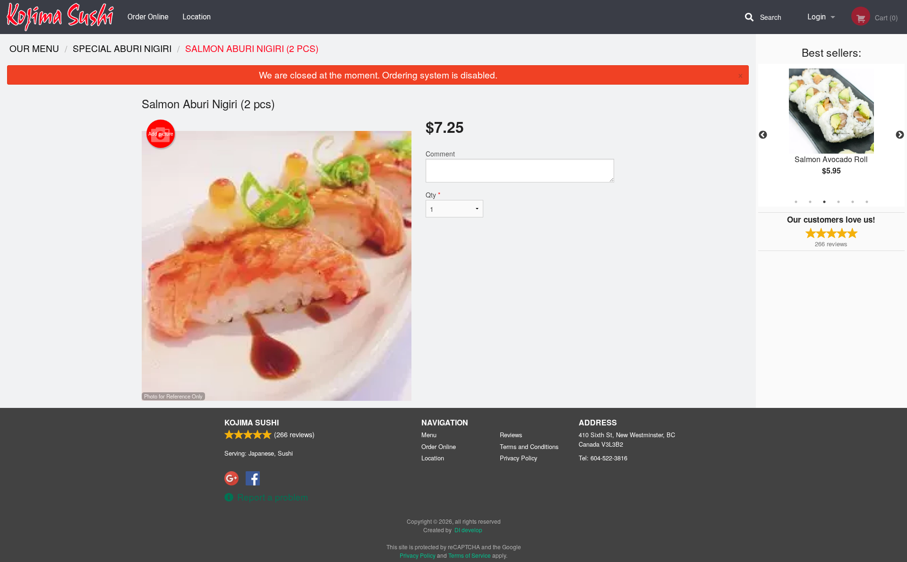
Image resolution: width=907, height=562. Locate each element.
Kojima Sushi (251, 422)
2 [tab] (810, 202)
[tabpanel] (831, 129)
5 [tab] (852, 202)
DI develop (468, 530)
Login (816, 16)
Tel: (603, 457)
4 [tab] (838, 202)
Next (900, 135)
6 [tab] (867, 202)
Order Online (148, 16)
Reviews (511, 434)
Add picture (160, 133)
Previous (763, 135)
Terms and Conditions (529, 446)
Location (196, 16)
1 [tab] (796, 202)
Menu (428, 434)
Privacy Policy (518, 457)
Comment (440, 153)
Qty (433, 194)
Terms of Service (469, 555)
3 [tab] (824, 202)
